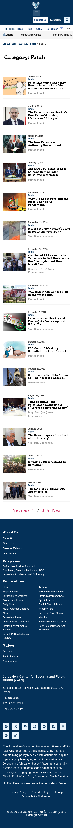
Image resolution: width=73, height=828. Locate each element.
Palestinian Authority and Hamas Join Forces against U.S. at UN (46, 321)
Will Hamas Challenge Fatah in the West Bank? (48, 293)
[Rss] (53, 726)
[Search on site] (67, 20)
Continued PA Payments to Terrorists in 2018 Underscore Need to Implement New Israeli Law (49, 260)
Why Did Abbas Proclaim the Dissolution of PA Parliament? (48, 201)
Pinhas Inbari (36, 93)
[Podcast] (63, 726)
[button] (36, 13)
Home (6, 44)
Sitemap (57, 792)
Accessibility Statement (35, 796)
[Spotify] (6, 735)
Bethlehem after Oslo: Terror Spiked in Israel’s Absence (48, 377)
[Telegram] (44, 726)
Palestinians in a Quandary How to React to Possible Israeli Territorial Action (47, 85)
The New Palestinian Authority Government (44, 144)
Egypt (31, 165)
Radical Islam (20, 44)
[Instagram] (34, 726)
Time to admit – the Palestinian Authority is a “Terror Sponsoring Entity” (48, 404)
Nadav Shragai (37, 382)
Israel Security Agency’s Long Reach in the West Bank (49, 230)
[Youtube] (25, 726)
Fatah (33, 44)
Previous (20, 510)
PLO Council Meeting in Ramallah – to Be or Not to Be (48, 350)
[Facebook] (6, 726)
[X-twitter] (15, 726)
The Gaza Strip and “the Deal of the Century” (48, 437)
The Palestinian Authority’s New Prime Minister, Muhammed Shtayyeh (47, 115)
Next (57, 510)
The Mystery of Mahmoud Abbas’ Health (46, 490)
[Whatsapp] (15, 735)
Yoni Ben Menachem (40, 236)
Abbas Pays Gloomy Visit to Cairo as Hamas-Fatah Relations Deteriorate (47, 172)
